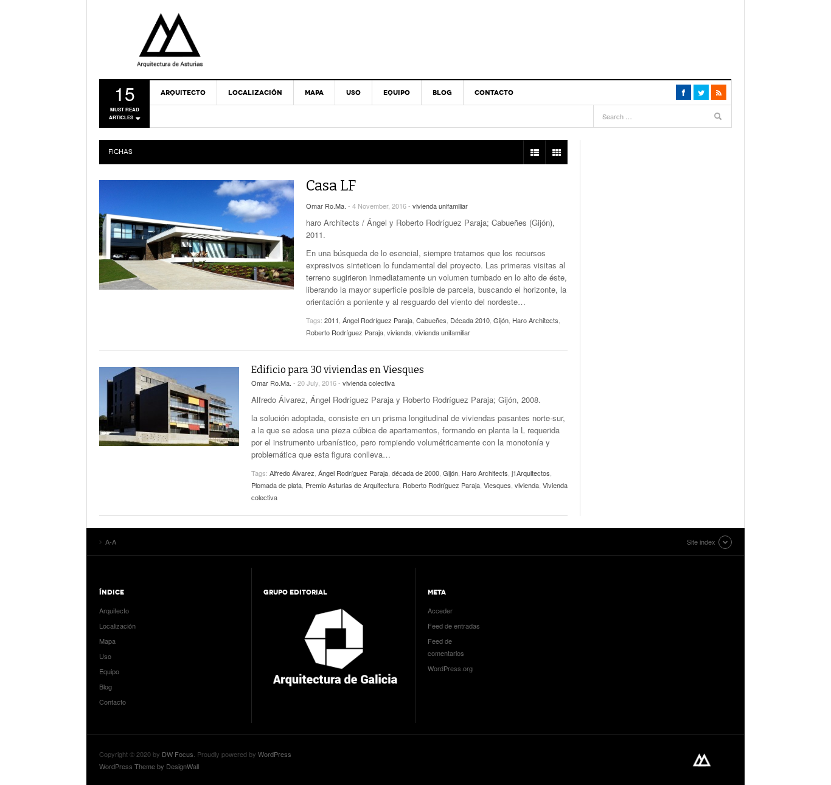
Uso (353, 92)
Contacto (494, 92)
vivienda (399, 332)
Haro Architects (535, 320)
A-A (169, 39)
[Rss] (718, 92)
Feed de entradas (454, 625)
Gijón (501, 320)
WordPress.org (450, 668)
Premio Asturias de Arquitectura (352, 485)
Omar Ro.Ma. (326, 206)
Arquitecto (183, 92)
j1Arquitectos (531, 473)
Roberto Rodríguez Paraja (344, 332)
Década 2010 (470, 320)
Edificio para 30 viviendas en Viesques (337, 369)
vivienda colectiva (368, 383)
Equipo (396, 92)
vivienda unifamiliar (440, 206)
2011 (331, 320)
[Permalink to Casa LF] (196, 235)
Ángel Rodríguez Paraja (377, 320)
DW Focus (177, 754)
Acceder (440, 610)
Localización (255, 92)
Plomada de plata (276, 485)
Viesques (497, 485)
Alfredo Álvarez (292, 473)
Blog (442, 92)
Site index (701, 541)
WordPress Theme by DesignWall (149, 766)
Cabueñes (431, 320)
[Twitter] (701, 92)
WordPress (274, 754)
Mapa (314, 92)
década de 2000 (415, 473)
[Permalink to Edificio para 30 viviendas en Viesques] (169, 406)
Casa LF (331, 185)
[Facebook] (683, 92)
